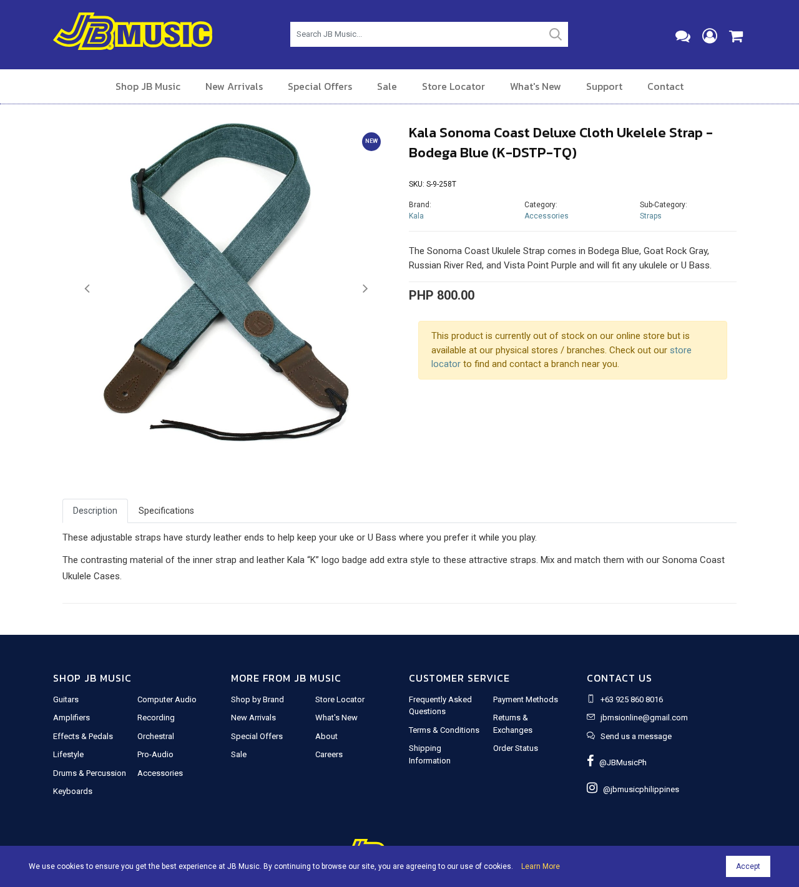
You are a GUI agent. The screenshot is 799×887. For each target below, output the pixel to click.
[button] (87, 289)
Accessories (546, 216)
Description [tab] (95, 511)
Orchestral (155, 736)
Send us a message (636, 736)
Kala (416, 216)
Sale (387, 86)
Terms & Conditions (444, 730)
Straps (651, 216)
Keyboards (72, 791)
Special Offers (320, 86)
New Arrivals (234, 86)
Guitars (66, 699)
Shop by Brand (257, 699)
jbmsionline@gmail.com (644, 717)
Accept (748, 866)
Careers (329, 754)
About (326, 736)
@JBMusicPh (620, 762)
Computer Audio (167, 699)
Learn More (540, 866)
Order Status (515, 748)
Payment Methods (525, 699)
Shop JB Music (147, 86)
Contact (665, 86)
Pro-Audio (155, 754)
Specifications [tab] (166, 511)
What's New (535, 86)
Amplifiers (71, 717)
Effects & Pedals (83, 736)
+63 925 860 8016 (631, 699)
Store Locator (453, 86)
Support (604, 86)
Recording (156, 717)
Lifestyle (68, 754)
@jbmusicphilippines (638, 789)
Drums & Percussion (89, 773)
